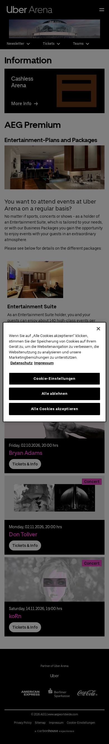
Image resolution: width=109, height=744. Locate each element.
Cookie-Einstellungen (54, 378)
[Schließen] (98, 329)
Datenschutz (21, 363)
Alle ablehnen (54, 393)
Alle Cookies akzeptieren (54, 409)
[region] (54, 372)
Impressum (44, 363)
